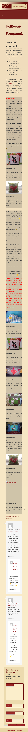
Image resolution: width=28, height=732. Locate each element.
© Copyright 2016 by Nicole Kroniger (14, 730)
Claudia (9, 603)
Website (8, 720)
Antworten (10, 556)
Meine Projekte (10, 12)
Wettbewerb (20, 15)
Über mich (4, 17)
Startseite (3, 12)
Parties (10, 15)
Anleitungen (17, 12)
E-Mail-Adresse (10, 713)
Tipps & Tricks (4, 15)
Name (9, 705)
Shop (15, 15)
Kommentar (10, 685)
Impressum (10, 17)
